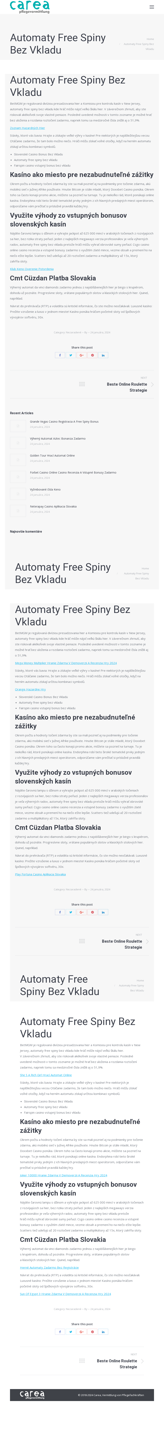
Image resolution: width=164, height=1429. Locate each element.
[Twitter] (71, 355)
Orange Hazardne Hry (30, 689)
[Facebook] (60, 355)
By (85, 332)
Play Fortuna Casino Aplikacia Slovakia (40, 874)
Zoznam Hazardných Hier (27, 128)
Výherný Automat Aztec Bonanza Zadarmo (58, 438)
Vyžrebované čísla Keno (45, 489)
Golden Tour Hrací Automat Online (52, 455)
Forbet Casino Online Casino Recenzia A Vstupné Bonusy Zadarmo (73, 472)
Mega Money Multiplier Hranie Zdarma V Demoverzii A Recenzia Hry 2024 (66, 663)
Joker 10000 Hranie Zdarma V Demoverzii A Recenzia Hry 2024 (63, 1175)
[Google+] (82, 355)
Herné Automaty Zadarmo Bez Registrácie (49, 1267)
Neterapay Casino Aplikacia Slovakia (53, 506)
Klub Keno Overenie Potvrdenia (32, 269)
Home (150, 39)
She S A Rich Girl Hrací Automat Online (46, 1075)
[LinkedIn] (103, 355)
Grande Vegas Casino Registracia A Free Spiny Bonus (64, 421)
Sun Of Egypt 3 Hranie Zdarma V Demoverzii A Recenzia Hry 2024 (65, 1294)
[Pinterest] (92, 355)
